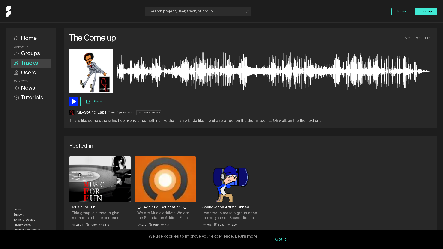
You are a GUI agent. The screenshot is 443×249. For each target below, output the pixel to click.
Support (19, 214)
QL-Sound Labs (92, 112)
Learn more (246, 236)
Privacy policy (22, 225)
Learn (17, 209)
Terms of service (24, 220)
